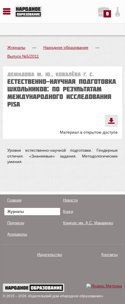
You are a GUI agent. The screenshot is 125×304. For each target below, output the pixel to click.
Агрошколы (17, 234)
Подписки (15, 223)
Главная (14, 200)
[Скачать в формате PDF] (111, 121)
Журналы (16, 47)
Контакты (109, 254)
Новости (70, 200)
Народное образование (65, 47)
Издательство (49, 254)
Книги (68, 211)
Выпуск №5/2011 (23, 56)
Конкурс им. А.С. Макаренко (88, 223)
